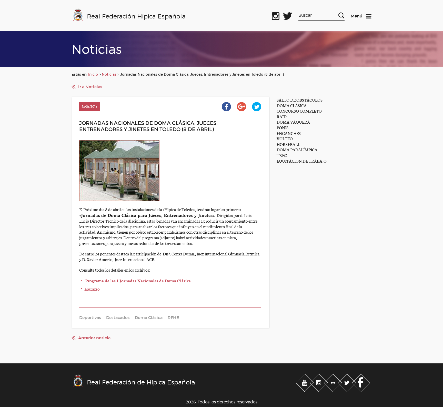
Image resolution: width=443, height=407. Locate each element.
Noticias (109, 74)
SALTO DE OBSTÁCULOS (300, 100)
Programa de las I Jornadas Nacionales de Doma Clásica (138, 280)
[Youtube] (305, 381)
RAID (282, 116)
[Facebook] (361, 381)
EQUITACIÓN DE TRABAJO (302, 161)
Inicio (93, 74)
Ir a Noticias (90, 87)
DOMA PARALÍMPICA (297, 149)
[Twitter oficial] (287, 15)
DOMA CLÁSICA (292, 105)
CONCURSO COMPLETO (299, 111)
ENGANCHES (289, 133)
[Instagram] (319, 381)
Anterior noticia (94, 338)
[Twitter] (347, 381)
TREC (282, 155)
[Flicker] (333, 381)
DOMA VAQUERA (293, 122)
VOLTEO (285, 138)
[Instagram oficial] (275, 15)
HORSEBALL (288, 144)
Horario (92, 289)
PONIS (282, 127)
